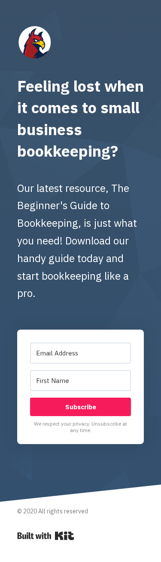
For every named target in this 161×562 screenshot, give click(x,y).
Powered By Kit (45, 535)
